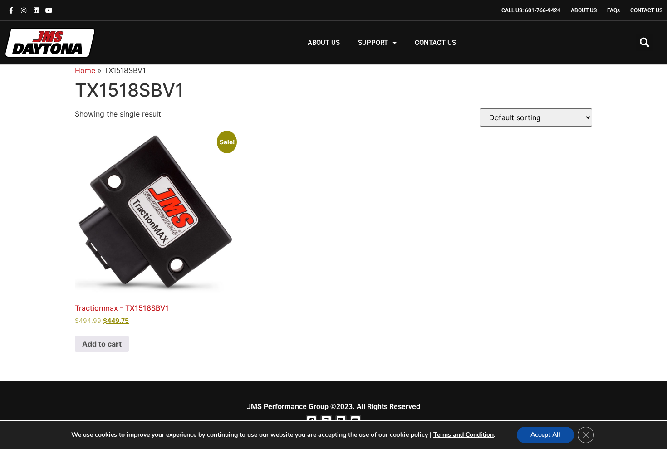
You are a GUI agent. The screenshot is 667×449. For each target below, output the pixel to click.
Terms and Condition (463, 434)
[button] (644, 42)
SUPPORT (373, 43)
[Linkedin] (36, 10)
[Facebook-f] (11, 10)
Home (85, 70)
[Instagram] (23, 10)
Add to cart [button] (102, 343)
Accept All (545, 434)
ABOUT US (324, 43)
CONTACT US (435, 43)
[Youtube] (49, 10)
